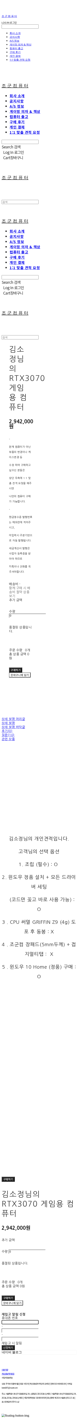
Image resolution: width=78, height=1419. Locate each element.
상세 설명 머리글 (13, 719)
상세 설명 (8, 723)
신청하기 (8, 1348)
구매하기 (8, 1179)
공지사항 (15, 37)
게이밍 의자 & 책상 (20, 44)
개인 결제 (15, 56)
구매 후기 (15, 52)
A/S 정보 (14, 40)
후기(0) (7, 731)
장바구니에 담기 (12, 1303)
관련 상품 (8, 739)
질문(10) (8, 735)
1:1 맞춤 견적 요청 (20, 59)
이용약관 (5, 1369)
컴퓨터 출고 (16, 48)
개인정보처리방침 (8, 1373)
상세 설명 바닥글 (13, 727)
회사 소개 (15, 33)
